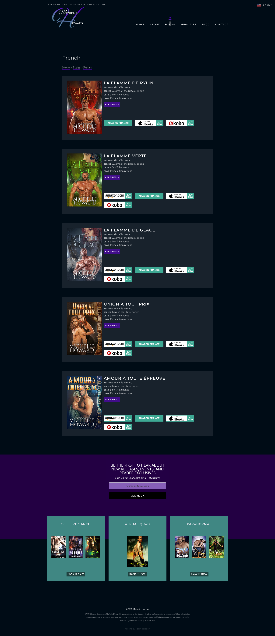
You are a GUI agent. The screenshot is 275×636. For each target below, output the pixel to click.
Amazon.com (170, 617)
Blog (206, 24)
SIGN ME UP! (138, 495)
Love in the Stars (121, 312)
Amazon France (118, 123)
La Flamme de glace (129, 230)
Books (170, 24)
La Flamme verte (125, 156)
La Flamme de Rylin (129, 83)
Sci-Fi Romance (120, 94)
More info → (112, 104)
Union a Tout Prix (127, 304)
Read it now (76, 574)
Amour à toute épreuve (134, 378)
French (87, 67)
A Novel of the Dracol (123, 90)
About (154, 24)
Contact (221, 24)
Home (140, 24)
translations (125, 98)
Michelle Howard (123, 87)
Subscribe (188, 24)
